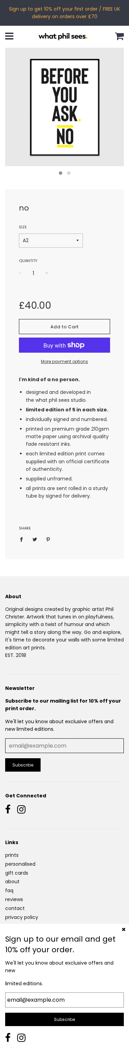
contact (15, 908)
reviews (14, 899)
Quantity (28, 260)
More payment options (64, 361)
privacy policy (21, 917)
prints (12, 855)
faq (9, 890)
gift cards (16, 873)
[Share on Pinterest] (48, 539)
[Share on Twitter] (35, 539)
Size (23, 227)
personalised (20, 864)
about (12, 881)
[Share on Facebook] (23, 539)
